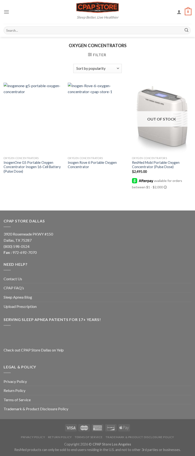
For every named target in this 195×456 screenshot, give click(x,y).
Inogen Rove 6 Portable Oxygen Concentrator (92, 164)
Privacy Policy (15, 381)
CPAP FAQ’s (14, 288)
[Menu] (6, 12)
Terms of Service (17, 399)
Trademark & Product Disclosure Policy (36, 408)
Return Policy (14, 390)
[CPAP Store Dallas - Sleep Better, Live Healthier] (97, 7)
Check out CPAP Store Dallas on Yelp (34, 350)
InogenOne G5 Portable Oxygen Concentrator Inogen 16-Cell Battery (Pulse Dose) (32, 166)
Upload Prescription (20, 306)
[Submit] (186, 30)
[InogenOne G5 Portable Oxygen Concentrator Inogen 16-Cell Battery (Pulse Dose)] (33, 118)
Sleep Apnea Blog (18, 297)
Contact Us (13, 278)
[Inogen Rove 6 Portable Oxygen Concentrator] (97, 118)
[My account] (179, 12)
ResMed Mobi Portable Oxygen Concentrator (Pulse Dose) (156, 164)
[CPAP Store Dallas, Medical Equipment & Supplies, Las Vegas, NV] (33, 336)
